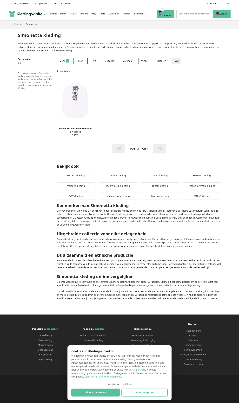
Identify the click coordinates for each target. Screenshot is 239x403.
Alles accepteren (95, 392)
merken (99, 328)
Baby (93, 13)
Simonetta (44, 73)
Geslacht (109, 60)
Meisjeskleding (45, 345)
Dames (53, 13)
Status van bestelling (142, 345)
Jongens (84, 13)
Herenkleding (45, 340)
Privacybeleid (186, 354)
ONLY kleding (160, 175)
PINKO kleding (202, 196)
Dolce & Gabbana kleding (93, 335)
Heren (63, 13)
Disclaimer (201, 354)
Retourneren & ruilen (143, 335)
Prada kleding (118, 175)
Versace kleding (76, 185)
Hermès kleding (202, 175)
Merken (126, 13)
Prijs (94, 60)
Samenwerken (193, 345)
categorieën (51, 328)
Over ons (193, 340)
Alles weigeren (144, 392)
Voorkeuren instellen (120, 384)
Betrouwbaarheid (193, 349)
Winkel (145, 60)
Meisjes (73, 13)
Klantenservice (213, 3)
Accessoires (113, 13)
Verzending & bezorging (143, 340)
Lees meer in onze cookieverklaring (103, 376)
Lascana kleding (160, 196)
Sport (102, 13)
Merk (64, 60)
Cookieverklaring (193, 359)
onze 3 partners (137, 369)
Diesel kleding (160, 185)
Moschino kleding (93, 345)
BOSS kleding (76, 196)
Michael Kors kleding (118, 196)
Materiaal (127, 60)
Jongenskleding (45, 349)
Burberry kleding (76, 175)
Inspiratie (138, 13)
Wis (177, 60)
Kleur (81, 60)
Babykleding (45, 354)
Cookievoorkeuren (193, 364)
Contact (227, 3)
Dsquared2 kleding (93, 340)
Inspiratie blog (193, 330)
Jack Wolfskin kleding (118, 185)
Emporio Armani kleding (201, 185)
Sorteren (162, 60)
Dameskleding (45, 335)
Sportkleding (45, 359)
